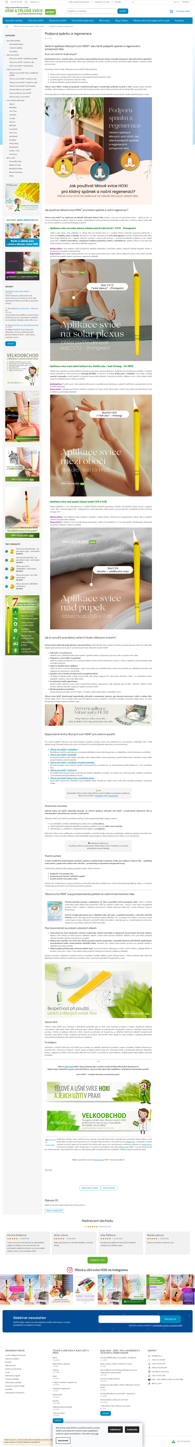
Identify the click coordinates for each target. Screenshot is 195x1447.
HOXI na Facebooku (159, 1367)
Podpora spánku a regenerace (65, 1382)
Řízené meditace (16, 172)
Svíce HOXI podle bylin (15, 100)
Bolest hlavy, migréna (61, 1364)
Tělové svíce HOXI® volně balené (22, 86)
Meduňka (12, 107)
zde (96, 1433)
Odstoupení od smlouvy (14, 1392)
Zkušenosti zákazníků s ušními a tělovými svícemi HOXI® (120, 1386)
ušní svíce (69, 1066)
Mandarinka (13, 147)
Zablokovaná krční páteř (62, 1407)
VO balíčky (13, 51)
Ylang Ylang (13, 143)
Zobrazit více (97, 1260)
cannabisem (113, 795)
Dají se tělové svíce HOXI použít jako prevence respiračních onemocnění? (118, 1371)
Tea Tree (13, 111)
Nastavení (63, 1440)
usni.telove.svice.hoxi (160, 1371)
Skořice (12, 122)
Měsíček (12, 125)
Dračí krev (13, 154)
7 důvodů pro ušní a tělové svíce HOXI (115, 1406)
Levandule (13, 129)
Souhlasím (132, 1429)
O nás (7, 1372)
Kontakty (8, 1389)
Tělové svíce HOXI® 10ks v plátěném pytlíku (23, 74)
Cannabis (12, 114)
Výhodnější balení (16, 44)
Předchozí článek (90, 1188)
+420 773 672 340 (158, 1363)
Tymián (12, 118)
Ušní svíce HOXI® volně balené (21, 66)
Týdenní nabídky (16, 48)
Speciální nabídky (14, 40)
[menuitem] (14, 20)
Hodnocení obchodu (97, 1220)
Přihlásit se (170, 1319)
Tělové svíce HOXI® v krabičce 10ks (23, 82)
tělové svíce (123, 1147)
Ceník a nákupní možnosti (78, 2)
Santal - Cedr (14, 150)
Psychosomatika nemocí (110, 1379)
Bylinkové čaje (15, 165)
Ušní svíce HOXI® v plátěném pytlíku (23, 58)
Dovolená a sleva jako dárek (17, 291)
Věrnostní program (12, 1375)
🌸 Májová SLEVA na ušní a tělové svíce (21, 325)
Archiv (10, 343)
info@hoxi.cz (130, 1141)
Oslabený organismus (61, 1388)
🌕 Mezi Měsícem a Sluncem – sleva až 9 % (21, 309)
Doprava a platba (102, 2)
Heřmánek (13, 136)
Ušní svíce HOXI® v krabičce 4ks (21, 62)
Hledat (123, 11)
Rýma (55, 1358)
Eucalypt (12, 140)
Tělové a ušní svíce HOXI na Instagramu (101, 1270)
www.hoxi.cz (147, 1144)
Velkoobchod (10, 1365)
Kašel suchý (57, 1395)
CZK (175, 2)
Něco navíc (11, 158)
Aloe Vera (13, 132)
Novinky (118, 2)
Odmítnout (115, 1429)
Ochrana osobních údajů (14, 1386)
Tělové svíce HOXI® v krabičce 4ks (23, 79)
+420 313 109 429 (158, 1360)
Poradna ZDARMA (12, 1379)
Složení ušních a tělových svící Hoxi (114, 1400)
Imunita (55, 1401)
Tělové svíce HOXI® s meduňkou (64, 749)
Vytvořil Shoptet (183, 1441)
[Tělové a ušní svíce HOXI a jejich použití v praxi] (98, 1091)
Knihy (11, 176)
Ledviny (56, 1370)
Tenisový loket (59, 1413)
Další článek (109, 1188)
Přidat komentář (54, 1211)
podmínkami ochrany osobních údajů (167, 1325)
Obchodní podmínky (13, 1382)
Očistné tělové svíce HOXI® (20, 89)
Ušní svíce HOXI (13, 55)
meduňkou (99, 795)
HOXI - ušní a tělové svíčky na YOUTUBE (167, 1379)
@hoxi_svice (157, 1383)
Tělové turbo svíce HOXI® (19, 97)
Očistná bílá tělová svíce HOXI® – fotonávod (117, 1393)
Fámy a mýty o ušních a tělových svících (116, 1364)
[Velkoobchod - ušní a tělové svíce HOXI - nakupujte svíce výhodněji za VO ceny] (98, 1121)
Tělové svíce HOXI (14, 69)
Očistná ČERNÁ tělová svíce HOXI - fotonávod (118, 1358)
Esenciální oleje (15, 161)
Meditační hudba (15, 168)
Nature (12, 104)
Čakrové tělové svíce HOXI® (20, 93)
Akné (55, 1376)
